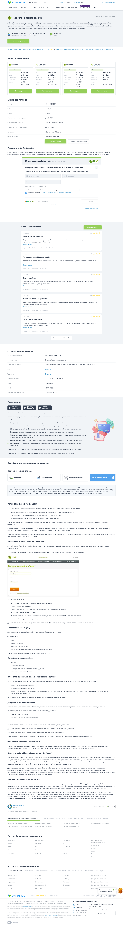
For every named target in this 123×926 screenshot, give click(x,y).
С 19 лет (38, 875)
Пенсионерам (11, 878)
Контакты (10, 53)
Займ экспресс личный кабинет (17, 823)
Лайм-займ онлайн (16, 65)
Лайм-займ (41, 65)
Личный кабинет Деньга (71, 826)
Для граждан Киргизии (98, 878)
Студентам (11, 882)
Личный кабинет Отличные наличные (19, 826)
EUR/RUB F (76, 2)
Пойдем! (93, 848)
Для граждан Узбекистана (99, 885)
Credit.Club (66, 847)
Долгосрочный (70, 65)
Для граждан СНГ (41, 885)
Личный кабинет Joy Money (100, 823)
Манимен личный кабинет (43, 826)
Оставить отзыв (92, 227)
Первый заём (97, 65)
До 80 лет (66, 875)
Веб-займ (38, 853)
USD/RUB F (63, 2)
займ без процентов (47, 784)
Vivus (92, 857)
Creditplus (10, 853)
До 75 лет (38, 888)
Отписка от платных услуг (65, 49)
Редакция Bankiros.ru (20, 805)
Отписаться (102, 913)
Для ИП (65, 888)
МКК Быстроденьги (14, 847)
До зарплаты (39, 840)
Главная (9, 12)
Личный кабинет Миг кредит (72, 823)
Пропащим (66, 882)
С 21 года (66, 878)
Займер (9, 843)
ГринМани (38, 843)
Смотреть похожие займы (78, 141)
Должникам (39, 882)
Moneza (37, 847)
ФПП (64, 843)
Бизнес (9, 885)
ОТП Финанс (95, 845)
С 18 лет (10, 888)
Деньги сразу (67, 850)
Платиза (38, 850)
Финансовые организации (19, 12)
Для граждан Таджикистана (100, 882)
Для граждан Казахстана (99, 875)
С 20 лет (38, 878)
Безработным (11, 875)
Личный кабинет (37, 49)
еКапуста (10, 850)
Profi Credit (66, 840)
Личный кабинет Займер (43, 823)
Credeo (65, 853)
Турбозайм (10, 840)
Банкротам (66, 885)
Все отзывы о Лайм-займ (61, 338)
